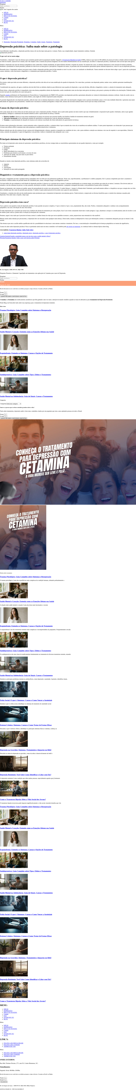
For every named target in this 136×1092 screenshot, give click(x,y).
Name (2, 1078)
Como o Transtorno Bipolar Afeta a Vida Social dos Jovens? (23, 799)
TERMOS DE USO (10, 1046)
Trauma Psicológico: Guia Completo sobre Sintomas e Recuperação (25, 310)
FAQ (5, 19)
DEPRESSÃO (8, 14)
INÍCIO (6, 12)
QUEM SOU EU (9, 21)
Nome (2, 292)
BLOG (6, 22)
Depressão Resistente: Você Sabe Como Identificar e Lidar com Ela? (25, 775)
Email (2, 1080)
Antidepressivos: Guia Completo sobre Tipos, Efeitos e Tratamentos (25, 375)
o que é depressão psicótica (52, 233)
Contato (6, 17)
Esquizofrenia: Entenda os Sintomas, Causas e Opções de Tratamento (26, 353)
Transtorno (49, 42)
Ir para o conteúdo (5, 1)
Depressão (7, 42)
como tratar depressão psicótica (13, 233)
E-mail (2, 294)
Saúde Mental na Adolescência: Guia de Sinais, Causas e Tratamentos (26, 396)
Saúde (39, 42)
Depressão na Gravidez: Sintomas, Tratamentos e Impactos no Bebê (25, 750)
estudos (7, 95)
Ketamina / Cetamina (30, 42)
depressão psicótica (38, 233)
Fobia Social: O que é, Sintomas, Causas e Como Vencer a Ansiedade (26, 700)
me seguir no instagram (73, 226)
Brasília (2, 281)
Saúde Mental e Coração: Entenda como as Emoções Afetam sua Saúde (27, 332)
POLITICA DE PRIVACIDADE (13, 1043)
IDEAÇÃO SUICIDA (10, 16)
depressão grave (27, 233)
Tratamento (56, 42)
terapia (43, 42)
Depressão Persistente (17, 42)
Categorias (3, 404)
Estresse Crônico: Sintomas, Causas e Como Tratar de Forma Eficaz (26, 725)
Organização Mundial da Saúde (71, 60)
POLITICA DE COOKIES (12, 1045)
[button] (68, 26)
